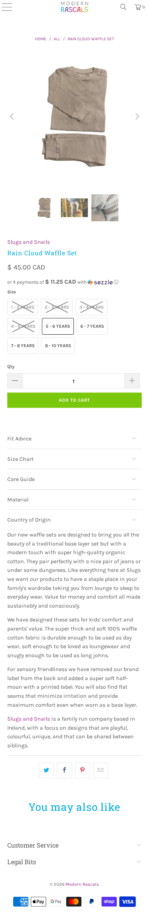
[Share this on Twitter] (46, 771)
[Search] (123, 7)
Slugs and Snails (28, 242)
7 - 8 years (23, 345)
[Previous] (12, 116)
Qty (11, 366)
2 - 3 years (57, 307)
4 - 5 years (23, 326)
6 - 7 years (92, 326)
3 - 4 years (91, 307)
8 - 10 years (58, 345)
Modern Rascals (82, 884)
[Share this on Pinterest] (82, 771)
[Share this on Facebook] (64, 771)
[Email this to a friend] (100, 771)
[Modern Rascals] (74, 7)
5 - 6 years (58, 326)
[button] (74, 282)
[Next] (136, 116)
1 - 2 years (22, 307)
